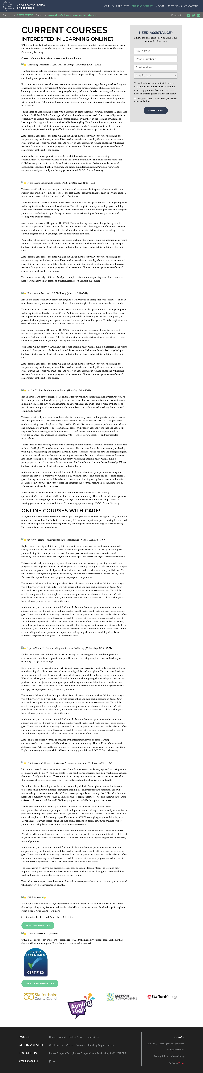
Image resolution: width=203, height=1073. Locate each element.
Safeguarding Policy (38, 925)
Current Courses (143, 6)
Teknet (181, 1063)
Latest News (174, 6)
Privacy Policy (161, 1056)
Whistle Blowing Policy (40, 983)
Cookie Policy (177, 1056)
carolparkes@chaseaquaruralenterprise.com (72, 15)
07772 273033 (25, 15)
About (160, 6)
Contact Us (191, 6)
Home (106, 6)
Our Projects (120, 6)
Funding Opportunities (101, 1045)
